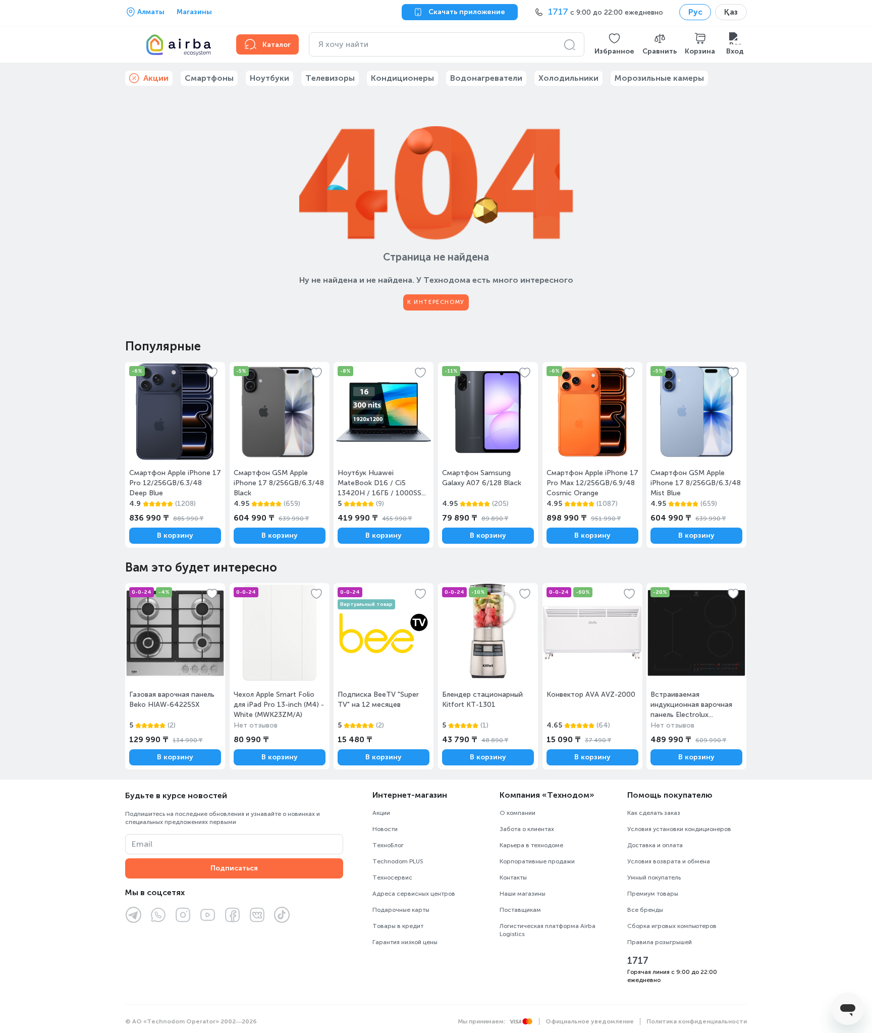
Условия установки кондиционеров (679, 829)
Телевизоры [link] (330, 78)
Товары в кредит (397, 925)
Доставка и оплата (655, 845)
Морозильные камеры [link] (659, 78)
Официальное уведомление (590, 1021)
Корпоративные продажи (537, 861)
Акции (381, 812)
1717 (637, 960)
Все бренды (645, 909)
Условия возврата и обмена (668, 861)
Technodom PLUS (397, 861)
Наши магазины (523, 893)
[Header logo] (174, 44)
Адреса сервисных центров (413, 893)
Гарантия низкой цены (405, 942)
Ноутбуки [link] (269, 78)
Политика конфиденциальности (696, 1021)
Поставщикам (520, 909)
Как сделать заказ (653, 812)
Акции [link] (156, 78)
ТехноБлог (388, 845)
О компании (517, 812)
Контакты (513, 877)
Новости (385, 829)
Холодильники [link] (568, 78)
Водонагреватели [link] (486, 78)
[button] (614, 44)
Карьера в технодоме (531, 845)
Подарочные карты (400, 909)
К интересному (436, 302)
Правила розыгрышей (659, 942)
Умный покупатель (654, 877)
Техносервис (392, 877)
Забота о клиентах (527, 829)
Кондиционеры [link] (402, 78)
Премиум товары (652, 893)
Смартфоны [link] (209, 78)
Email (142, 844)
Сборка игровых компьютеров (672, 925)
